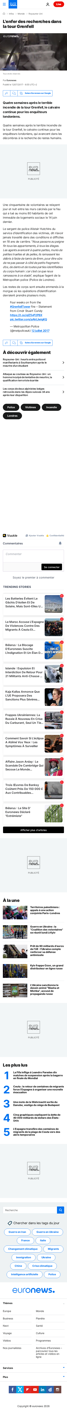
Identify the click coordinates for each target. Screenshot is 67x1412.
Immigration (23, 1257)
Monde (21, 14)
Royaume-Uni (36, 14)
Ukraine (46, 1257)
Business (8, 1318)
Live (58, 4)
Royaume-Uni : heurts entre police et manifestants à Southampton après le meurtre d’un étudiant (25, 362)
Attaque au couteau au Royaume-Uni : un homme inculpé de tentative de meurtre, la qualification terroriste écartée (27, 377)
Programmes (43, 1340)
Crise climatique (42, 1265)
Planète (40, 1318)
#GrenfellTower (20, 306)
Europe (7, 1311)
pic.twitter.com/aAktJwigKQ (28, 319)
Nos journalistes (12, 1347)
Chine (18, 1265)
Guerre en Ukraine (47, 1231)
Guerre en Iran (17, 1231)
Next (6, 1325)
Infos (11, 14)
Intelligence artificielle (24, 1274)
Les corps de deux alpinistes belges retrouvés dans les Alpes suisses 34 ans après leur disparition (26, 392)
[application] (33, 52)
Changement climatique (23, 1248)
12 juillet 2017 (40, 330)
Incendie (51, 407)
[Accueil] (4, 13)
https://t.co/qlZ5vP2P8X (26, 315)
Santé (39, 1325)
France (25, 1240)
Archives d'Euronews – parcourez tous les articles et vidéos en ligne (49, 1352)
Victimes (30, 407)
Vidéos (7, 1340)
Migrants (53, 1248)
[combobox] (33, 1210)
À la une (11, 900)
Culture (40, 1333)
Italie (43, 1240)
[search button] (60, 1210)
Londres (12, 415)
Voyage (7, 1333)
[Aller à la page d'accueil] (13, 4)
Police (11, 407)
